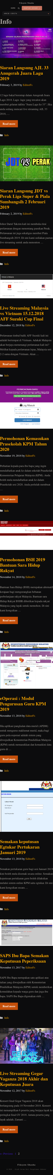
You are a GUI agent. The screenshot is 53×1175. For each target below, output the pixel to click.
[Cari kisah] (18, 8)
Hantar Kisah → (32, 8)
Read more (9, 124)
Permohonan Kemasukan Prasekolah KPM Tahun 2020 (24, 443)
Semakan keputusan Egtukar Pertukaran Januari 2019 (19, 847)
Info (6, 135)
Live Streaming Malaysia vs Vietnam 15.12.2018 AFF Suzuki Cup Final (24, 313)
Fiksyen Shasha (26, 3)
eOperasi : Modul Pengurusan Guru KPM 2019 (23, 703)
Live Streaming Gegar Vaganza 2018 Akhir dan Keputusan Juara (24, 1078)
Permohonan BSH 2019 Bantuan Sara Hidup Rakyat (22, 565)
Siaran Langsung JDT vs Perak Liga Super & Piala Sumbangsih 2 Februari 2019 (25, 198)
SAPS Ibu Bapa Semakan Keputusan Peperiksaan (24, 958)
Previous (6, 1153)
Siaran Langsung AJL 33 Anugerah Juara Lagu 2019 (24, 73)
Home (13, 8)
